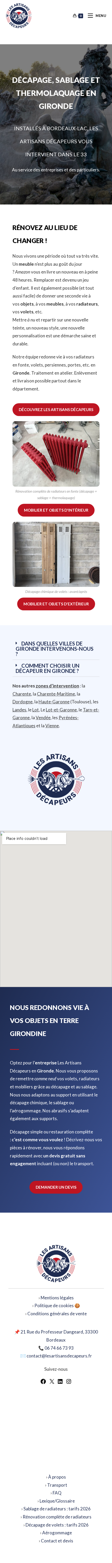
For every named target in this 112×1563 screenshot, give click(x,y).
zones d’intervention (57, 686)
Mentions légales (57, 1297)
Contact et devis (57, 1540)
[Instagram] (69, 1383)
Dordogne (23, 701)
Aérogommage (57, 1532)
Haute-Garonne (54, 701)
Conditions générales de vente (57, 1313)
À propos (57, 1477)
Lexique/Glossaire (57, 1501)
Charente (22, 694)
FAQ (57, 1493)
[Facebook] (43, 1383)
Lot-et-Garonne (61, 709)
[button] (56, 649)
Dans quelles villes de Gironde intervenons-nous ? (55, 648)
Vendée (43, 717)
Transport (57, 1485)
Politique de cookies (54, 1305)
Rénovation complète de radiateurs (57, 1516)
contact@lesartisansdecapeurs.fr (59, 1356)
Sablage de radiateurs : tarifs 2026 (57, 1508)
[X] (52, 1383)
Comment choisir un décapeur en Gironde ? (47, 668)
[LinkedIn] (60, 1383)
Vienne (52, 725)
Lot (35, 709)
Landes (19, 709)
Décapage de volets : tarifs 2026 (57, 1525)
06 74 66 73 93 (59, 1348)
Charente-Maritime (56, 694)
